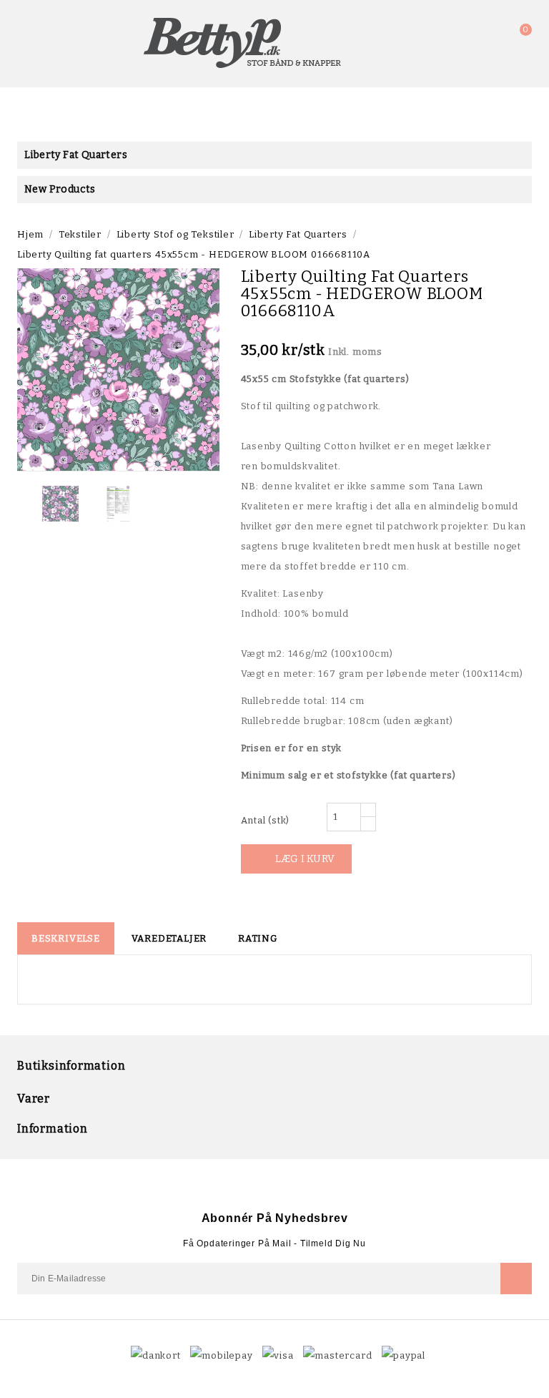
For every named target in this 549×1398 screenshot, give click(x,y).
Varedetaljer (169, 938)
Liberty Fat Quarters (75, 155)
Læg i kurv (297, 859)
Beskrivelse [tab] (65, 938)
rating (257, 938)
